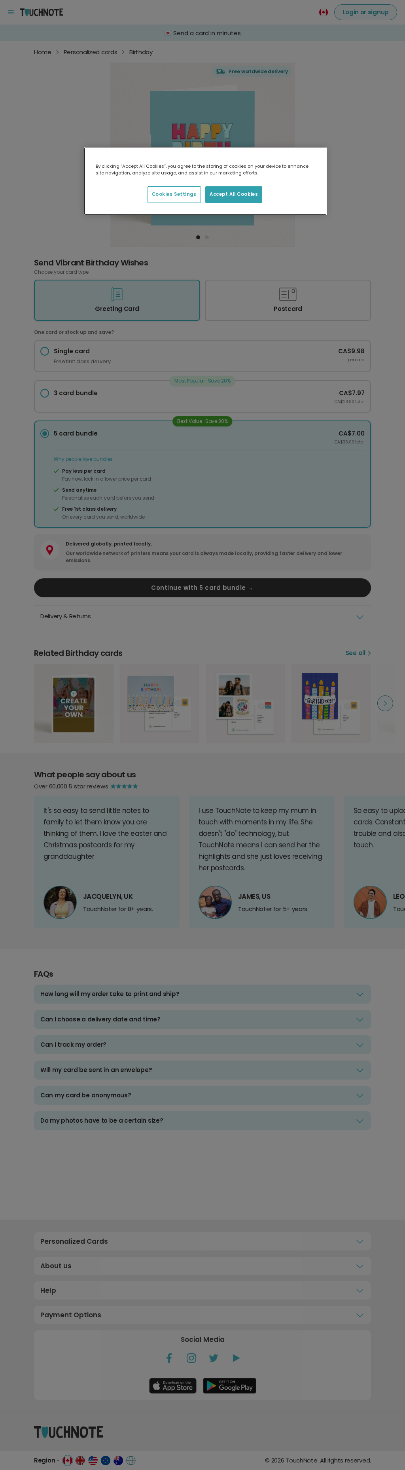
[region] (205, 181)
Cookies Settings (174, 194)
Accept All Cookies (234, 194)
